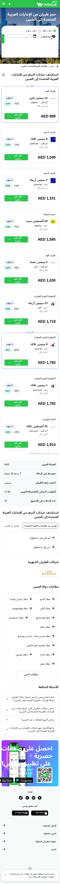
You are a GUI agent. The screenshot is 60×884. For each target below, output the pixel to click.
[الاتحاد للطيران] (48, 574)
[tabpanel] (30, 543)
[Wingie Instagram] (33, 798)
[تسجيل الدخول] (9, 3)
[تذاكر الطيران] (57, 66)
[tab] (40, 526)
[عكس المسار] (52, 39)
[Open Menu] (4, 4)
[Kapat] (5, 875)
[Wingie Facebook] (40, 798)
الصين (51, 66)
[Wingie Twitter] (27, 798)
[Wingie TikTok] (20, 798)
